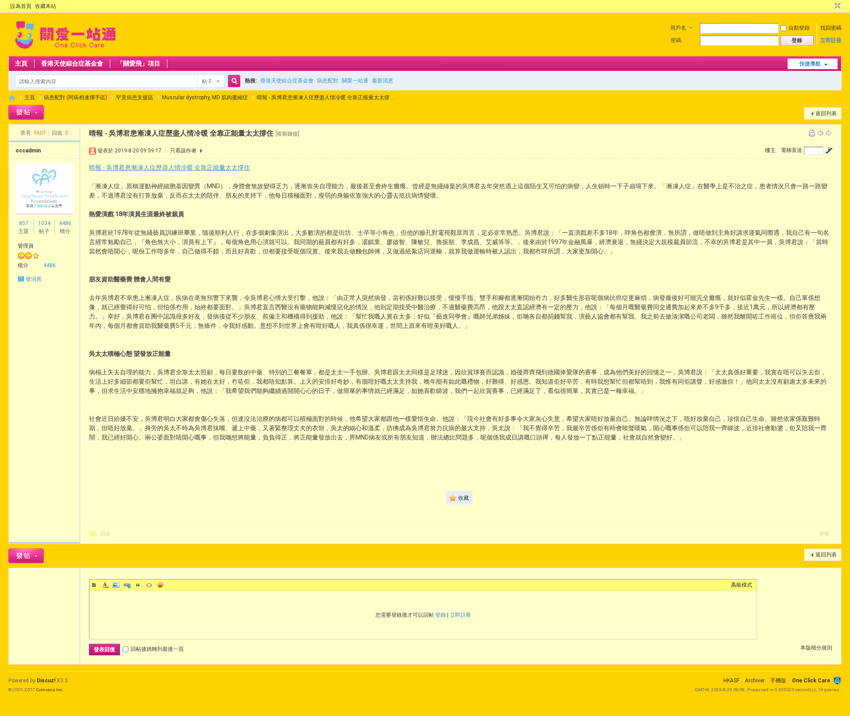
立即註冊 (831, 40)
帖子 (207, 81)
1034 (44, 223)
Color (104, 584)
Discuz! (46, 680)
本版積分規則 (816, 648)
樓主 (770, 150)
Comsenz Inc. (50, 689)
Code (149, 584)
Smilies (160, 584)
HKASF (731, 680)
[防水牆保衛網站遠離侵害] (837, 680)
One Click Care (811, 680)
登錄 (440, 615)
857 (23, 223)
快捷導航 (810, 64)
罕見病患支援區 (134, 97)
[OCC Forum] (65, 51)
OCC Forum (11, 97)
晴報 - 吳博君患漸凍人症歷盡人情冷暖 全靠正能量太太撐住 (169, 167)
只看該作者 (183, 151)
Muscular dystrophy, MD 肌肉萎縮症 (205, 97)
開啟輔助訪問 (829, 6)
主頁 (21, 63)
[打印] (811, 133)
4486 (65, 223)
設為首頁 (20, 6)
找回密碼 (831, 28)
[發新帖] (26, 112)
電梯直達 (791, 150)
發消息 (34, 279)
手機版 (778, 680)
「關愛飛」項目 (138, 63)
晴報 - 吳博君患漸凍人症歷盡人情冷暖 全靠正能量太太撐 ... (326, 97)
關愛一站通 (355, 81)
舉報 (824, 534)
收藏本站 (45, 6)
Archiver (755, 680)
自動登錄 (799, 28)
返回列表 (826, 113)
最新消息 (382, 81)
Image (116, 584)
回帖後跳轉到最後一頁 (157, 649)
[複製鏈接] (287, 134)
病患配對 (327, 81)
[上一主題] (820, 133)
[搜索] (232, 81)
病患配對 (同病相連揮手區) (75, 97)
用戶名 (678, 28)
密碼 (676, 40)
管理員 (26, 246)
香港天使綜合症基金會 (72, 63)
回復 (105, 534)
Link (127, 584)
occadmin (28, 151)
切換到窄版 (836, 6)
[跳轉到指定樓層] (828, 150)
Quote (138, 584)
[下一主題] (828, 133)
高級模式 (741, 585)
